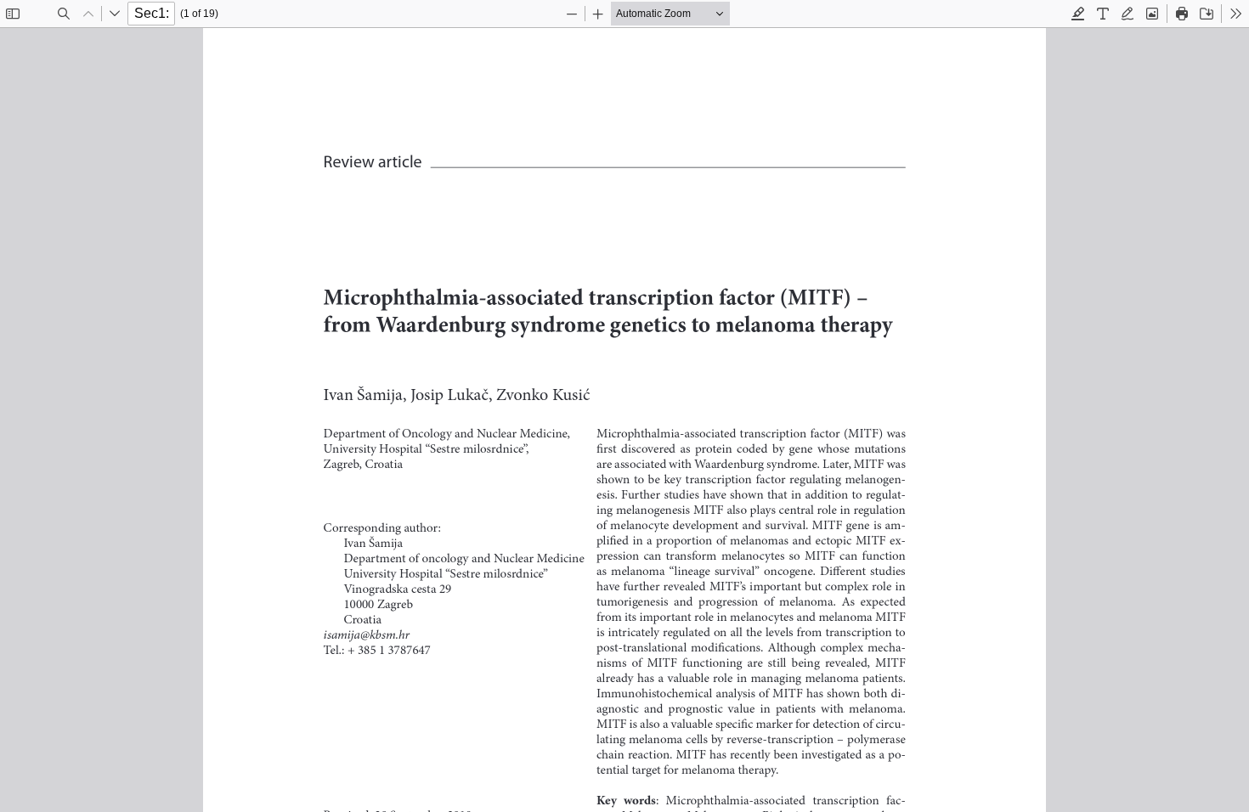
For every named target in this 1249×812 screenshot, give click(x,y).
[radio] (1078, 13)
